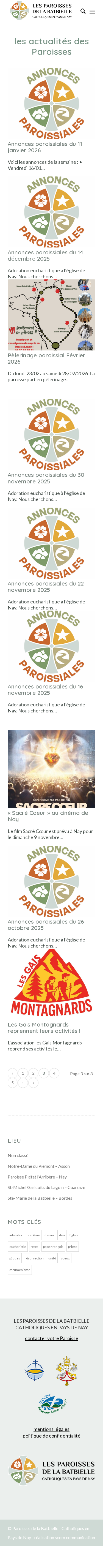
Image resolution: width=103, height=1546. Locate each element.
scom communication (75, 1537)
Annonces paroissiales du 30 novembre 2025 (46, 478)
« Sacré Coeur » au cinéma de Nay (48, 816)
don (62, 1235)
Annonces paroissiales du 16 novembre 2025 (45, 689)
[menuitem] (80, 11)
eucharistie (17, 1247)
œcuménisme (19, 1270)
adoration (16, 1235)
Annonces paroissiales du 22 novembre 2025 (46, 586)
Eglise (73, 1235)
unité (52, 1258)
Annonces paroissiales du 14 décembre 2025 (45, 255)
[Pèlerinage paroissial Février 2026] (51, 314)
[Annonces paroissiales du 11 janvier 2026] (51, 103)
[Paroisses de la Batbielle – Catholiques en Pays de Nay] (43, 11)
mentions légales (51, 1429)
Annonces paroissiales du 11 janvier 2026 (45, 147)
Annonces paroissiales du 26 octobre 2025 (46, 924)
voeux (65, 1258)
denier (49, 1235)
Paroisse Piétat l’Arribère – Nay (37, 1176)
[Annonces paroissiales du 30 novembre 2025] (51, 434)
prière (72, 1247)
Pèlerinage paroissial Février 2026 (46, 358)
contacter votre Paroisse (51, 1338)
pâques (14, 1258)
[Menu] (92, 11)
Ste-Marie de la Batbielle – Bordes (40, 1198)
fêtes (34, 1247)
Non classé (18, 1155)
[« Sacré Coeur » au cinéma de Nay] (51, 769)
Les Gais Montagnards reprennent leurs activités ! (44, 1027)
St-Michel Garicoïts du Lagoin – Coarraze (46, 1187)
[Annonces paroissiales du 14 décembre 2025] (51, 211)
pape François (53, 1247)
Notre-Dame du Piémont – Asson (39, 1166)
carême (34, 1235)
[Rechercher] (80, 11)
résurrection (34, 1258)
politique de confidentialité (51, 1436)
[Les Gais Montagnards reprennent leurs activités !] (51, 984)
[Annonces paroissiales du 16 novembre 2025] (51, 646)
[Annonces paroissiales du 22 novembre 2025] (51, 543)
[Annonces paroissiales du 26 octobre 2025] (51, 881)
